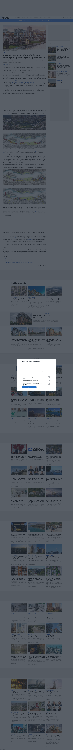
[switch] (49, 377)
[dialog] (36, 375)
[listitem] (36, 374)
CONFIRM (29, 387)
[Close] (54, 361)
